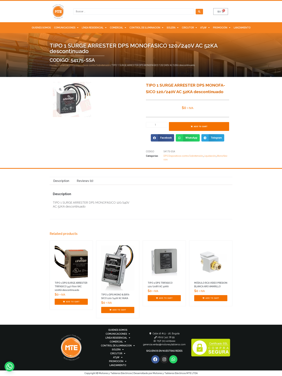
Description (61, 181)
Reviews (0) (85, 181)
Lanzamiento (242, 27)
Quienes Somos (41, 27)
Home (53, 65)
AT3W (203, 27)
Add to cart (200, 126)
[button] (162, 138)
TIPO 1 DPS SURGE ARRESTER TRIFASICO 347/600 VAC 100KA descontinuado (71, 286)
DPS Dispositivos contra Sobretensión (90, 65)
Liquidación (210, 156)
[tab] (61, 181)
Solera (171, 27)
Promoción (220, 27)
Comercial (116, 27)
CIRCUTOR (188, 27)
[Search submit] (199, 11)
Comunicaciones (64, 27)
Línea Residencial (92, 27)
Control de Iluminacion (144, 27)
